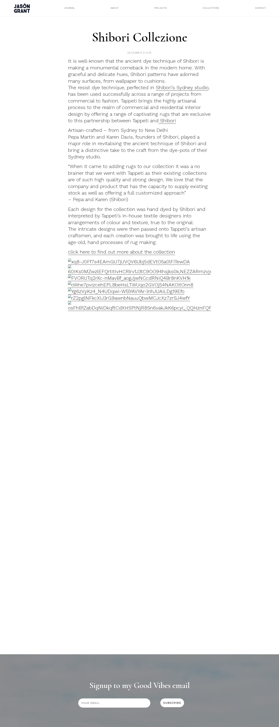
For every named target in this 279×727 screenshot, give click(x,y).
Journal (69, 8)
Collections (211, 8)
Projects (160, 8)
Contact (260, 8)
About (114, 8)
